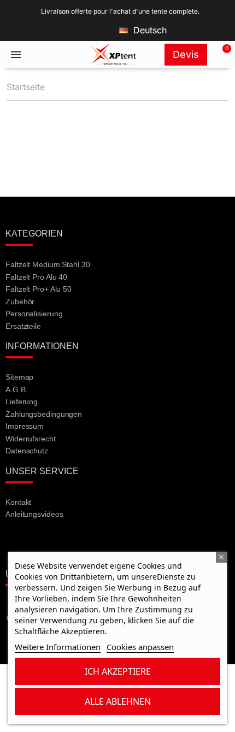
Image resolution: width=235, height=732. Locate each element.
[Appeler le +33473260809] (49, 55)
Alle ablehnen (118, 701)
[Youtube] (47, 543)
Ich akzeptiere (118, 671)
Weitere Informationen (58, 646)
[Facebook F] (18, 543)
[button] (221, 54)
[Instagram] (76, 543)
